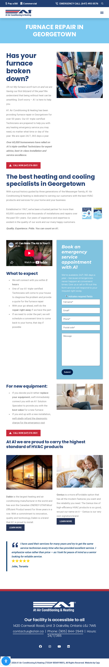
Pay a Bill (13, 3)
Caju (98, 663)
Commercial (30, 3)
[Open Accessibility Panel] (6, 661)
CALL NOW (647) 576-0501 (25, 165)
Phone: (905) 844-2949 (65, 631)
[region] (80, 309)
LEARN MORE (15, 527)
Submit (67, 372)
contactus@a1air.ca (28, 631)
